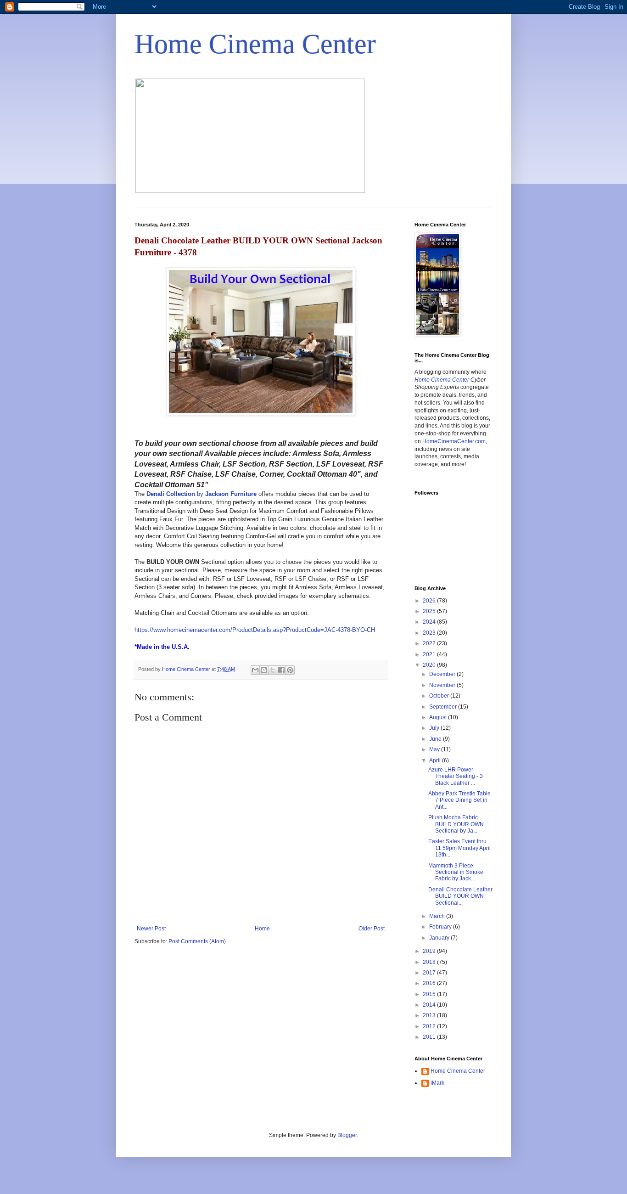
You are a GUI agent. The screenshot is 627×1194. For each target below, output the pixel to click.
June (436, 739)
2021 (430, 654)
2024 (430, 622)
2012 (430, 1026)
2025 (430, 611)
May (435, 749)
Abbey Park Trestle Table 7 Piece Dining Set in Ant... (459, 800)
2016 (430, 983)
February (441, 927)
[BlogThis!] (264, 670)
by (201, 493)
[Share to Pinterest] (290, 670)
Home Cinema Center (255, 44)
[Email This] (255, 670)
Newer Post (151, 928)
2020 (430, 665)
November (443, 685)
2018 (430, 962)
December (443, 674)
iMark (437, 1083)
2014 (430, 1005)
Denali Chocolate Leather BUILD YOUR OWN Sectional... (460, 896)
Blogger (347, 1135)
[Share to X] (272, 670)
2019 (430, 951)
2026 (430, 600)
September (443, 707)
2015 (430, 994)
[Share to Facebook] (281, 670)
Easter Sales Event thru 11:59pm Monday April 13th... (459, 848)
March (437, 916)
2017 (430, 972)
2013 (430, 1015)
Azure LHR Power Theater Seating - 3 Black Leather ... (455, 776)
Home (262, 928)
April (435, 760)
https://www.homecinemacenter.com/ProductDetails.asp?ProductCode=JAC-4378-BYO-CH (254, 629)
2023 (430, 633)
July (435, 728)
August (438, 717)
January (440, 938)
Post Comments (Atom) (197, 941)
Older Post (371, 928)
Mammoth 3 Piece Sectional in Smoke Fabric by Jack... (455, 872)
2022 (430, 643)
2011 (430, 1037)
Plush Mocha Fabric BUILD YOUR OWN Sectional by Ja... (456, 824)
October (439, 696)
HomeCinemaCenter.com (454, 441)
